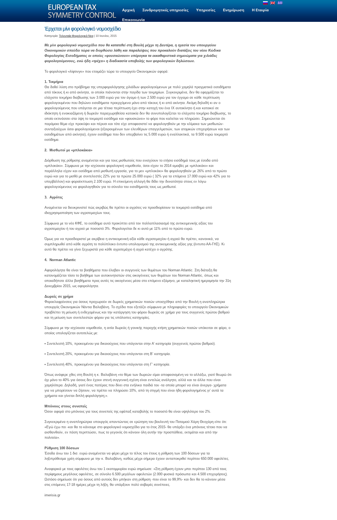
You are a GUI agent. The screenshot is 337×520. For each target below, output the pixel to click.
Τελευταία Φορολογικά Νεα (76, 35)
